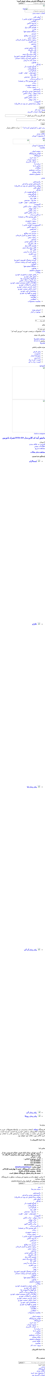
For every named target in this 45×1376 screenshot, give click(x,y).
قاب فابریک (32, 50)
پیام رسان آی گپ (30, 950)
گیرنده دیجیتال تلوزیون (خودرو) (25, 56)
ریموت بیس (32, 38)
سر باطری (32, 42)
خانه (43, 331)
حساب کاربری (31, 162)
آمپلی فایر (37, 17)
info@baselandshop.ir (23, 1167)
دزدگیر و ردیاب (35, 79)
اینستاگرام (33, 461)
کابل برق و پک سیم (29, 54)
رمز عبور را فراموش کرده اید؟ (34, 128)
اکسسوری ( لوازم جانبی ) (31, 19)
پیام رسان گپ (31, 1112)
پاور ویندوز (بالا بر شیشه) (27, 81)
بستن (43, 178)
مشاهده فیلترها (39, 339)
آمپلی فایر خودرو (30, 276)
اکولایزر (33, 21)
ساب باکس (32, 95)
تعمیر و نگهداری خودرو (28, 293)
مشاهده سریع (40, 448)
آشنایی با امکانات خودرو (27, 285)
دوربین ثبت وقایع (30, 35)
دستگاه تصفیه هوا (30, 31)
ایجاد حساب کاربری (35, 112)
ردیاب (34, 83)
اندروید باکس (31, 23)
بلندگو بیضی (32, 68)
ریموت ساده (31, 87)
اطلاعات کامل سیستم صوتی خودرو (23, 283)
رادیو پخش (37, 89)
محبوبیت (37, 354)
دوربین (33, 33)
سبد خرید (33, 157)
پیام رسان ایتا (32, 787)
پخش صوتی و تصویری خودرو (26, 274)
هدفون (33, 62)
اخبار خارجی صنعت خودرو (26, 287)
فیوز (34, 46)
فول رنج (33, 75)
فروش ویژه (36, 310)
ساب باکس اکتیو (30, 97)
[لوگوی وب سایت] (36, 9)
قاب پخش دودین (30, 48)
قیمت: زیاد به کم (35, 362)
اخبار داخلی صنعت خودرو (27, 289)
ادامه (42, 131)
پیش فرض (37, 351)
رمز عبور (41, 119)
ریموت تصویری (30, 85)
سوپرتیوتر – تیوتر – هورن (27, 73)
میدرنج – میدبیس (30, 77)
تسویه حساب (31, 160)
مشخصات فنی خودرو (28, 291)
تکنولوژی (33, 295)
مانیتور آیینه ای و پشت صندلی (25, 58)
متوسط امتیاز (36, 356)
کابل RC (33, 52)
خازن (34, 29)
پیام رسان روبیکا (31, 1116)
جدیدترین (37, 358)
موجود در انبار (36, 312)
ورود (43, 123)
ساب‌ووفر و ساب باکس (27, 281)
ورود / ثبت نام (36, 1345)
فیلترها (42, 343)
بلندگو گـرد (32, 71)
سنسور (33, 44)
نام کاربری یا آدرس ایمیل (35, 115)
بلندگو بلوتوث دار (30, 66)
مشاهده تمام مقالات (37, 452)
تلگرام (34, 624)
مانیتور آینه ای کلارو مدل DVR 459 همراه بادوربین (23, 438)
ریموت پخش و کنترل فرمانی (26, 40)
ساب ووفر (32, 99)
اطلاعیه (33, 297)
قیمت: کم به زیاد (35, 360)
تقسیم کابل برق (30, 27)
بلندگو (38, 64)
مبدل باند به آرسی (29, 60)
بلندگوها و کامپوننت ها (28, 278)
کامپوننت (37, 101)
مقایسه (38, 1343)
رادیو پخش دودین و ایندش (31, 91)
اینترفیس (33, 25)
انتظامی (33, 299)
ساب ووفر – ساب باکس (32, 93)
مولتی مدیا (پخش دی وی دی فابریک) (28, 104)
